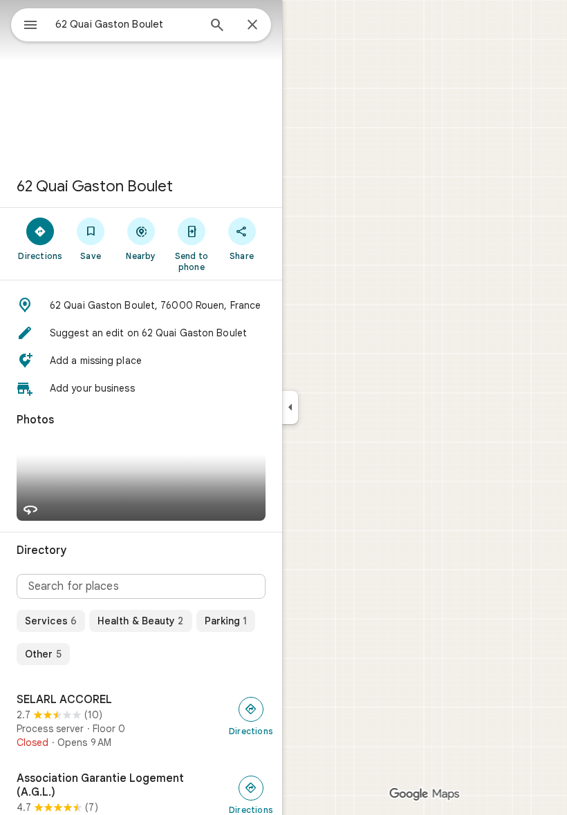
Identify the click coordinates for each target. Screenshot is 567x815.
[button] (141, 305)
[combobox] (126, 24)
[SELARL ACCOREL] (141, 721)
